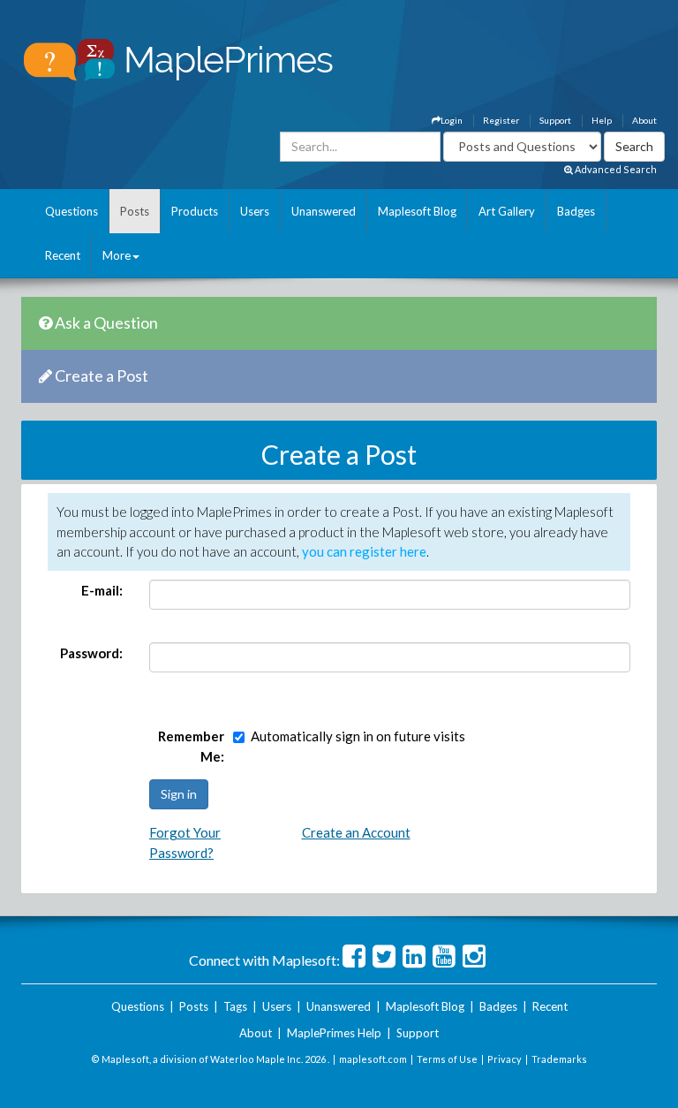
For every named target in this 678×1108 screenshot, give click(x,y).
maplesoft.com (373, 1059)
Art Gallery (506, 211)
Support (555, 120)
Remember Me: (191, 746)
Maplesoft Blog (417, 211)
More (116, 255)
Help (601, 120)
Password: (91, 653)
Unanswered (323, 211)
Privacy (504, 1059)
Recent (62, 255)
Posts (134, 211)
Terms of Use (447, 1059)
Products (194, 211)
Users (254, 211)
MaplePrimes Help (334, 1033)
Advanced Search (615, 169)
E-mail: (102, 590)
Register (501, 120)
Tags (235, 1006)
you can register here (364, 551)
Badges (576, 211)
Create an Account (356, 832)
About (644, 120)
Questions (71, 211)
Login (452, 120)
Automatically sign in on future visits (358, 736)
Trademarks (559, 1059)
